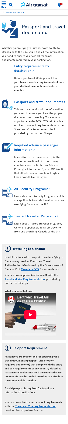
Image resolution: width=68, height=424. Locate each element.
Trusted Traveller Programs (35, 216)
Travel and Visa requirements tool (35, 406)
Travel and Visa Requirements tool (25, 279)
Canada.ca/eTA (30, 269)
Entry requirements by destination (31, 68)
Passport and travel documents (38, 101)
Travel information (15, 12)
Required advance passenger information (36, 147)
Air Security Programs (31, 188)
